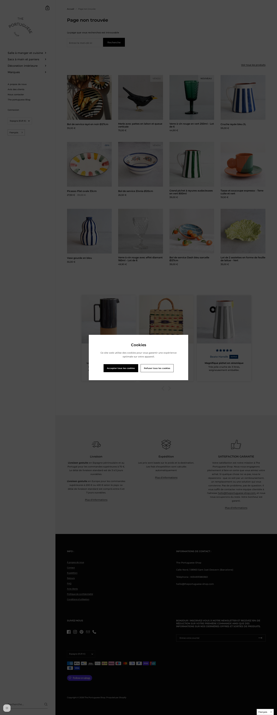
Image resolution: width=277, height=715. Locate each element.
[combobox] (265, 712)
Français (262, 712)
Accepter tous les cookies (121, 368)
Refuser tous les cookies (157, 368)
